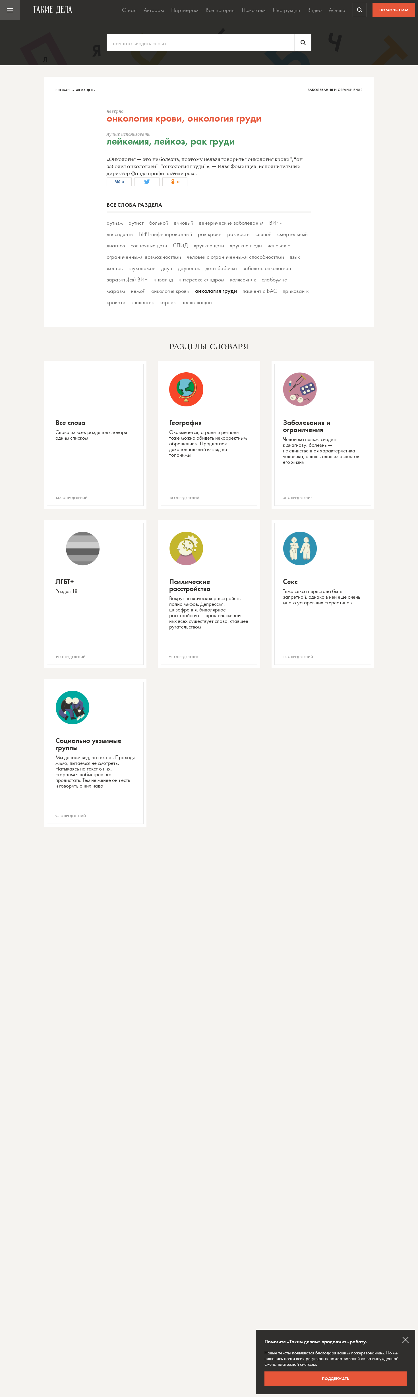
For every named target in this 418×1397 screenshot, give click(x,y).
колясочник (243, 279)
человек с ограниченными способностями (235, 256)
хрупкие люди (246, 245)
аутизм (115, 222)
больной (158, 222)
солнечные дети (149, 245)
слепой (263, 234)
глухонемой (142, 268)
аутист (136, 222)
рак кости (238, 234)
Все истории (220, 10)
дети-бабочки (221, 268)
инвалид (163, 279)
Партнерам (184, 10)
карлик (168, 302)
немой (138, 291)
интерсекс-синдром (201, 279)
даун (166, 268)
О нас (129, 10)
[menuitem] (10, 10)
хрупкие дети (209, 245)
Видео (314, 10)
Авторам (154, 10)
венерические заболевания (231, 222)
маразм (116, 291)
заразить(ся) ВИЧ (127, 279)
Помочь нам (394, 9)
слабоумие (274, 279)
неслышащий (196, 302)
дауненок (189, 268)
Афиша (337, 10)
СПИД (180, 245)
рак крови (210, 234)
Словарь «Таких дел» (75, 90)
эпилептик (142, 302)
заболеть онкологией (267, 268)
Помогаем (254, 10)
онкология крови (170, 291)
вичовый (183, 222)
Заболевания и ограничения (335, 89)
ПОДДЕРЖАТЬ (335, 1378)
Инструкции (286, 10)
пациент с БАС (260, 291)
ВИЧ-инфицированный (165, 234)
